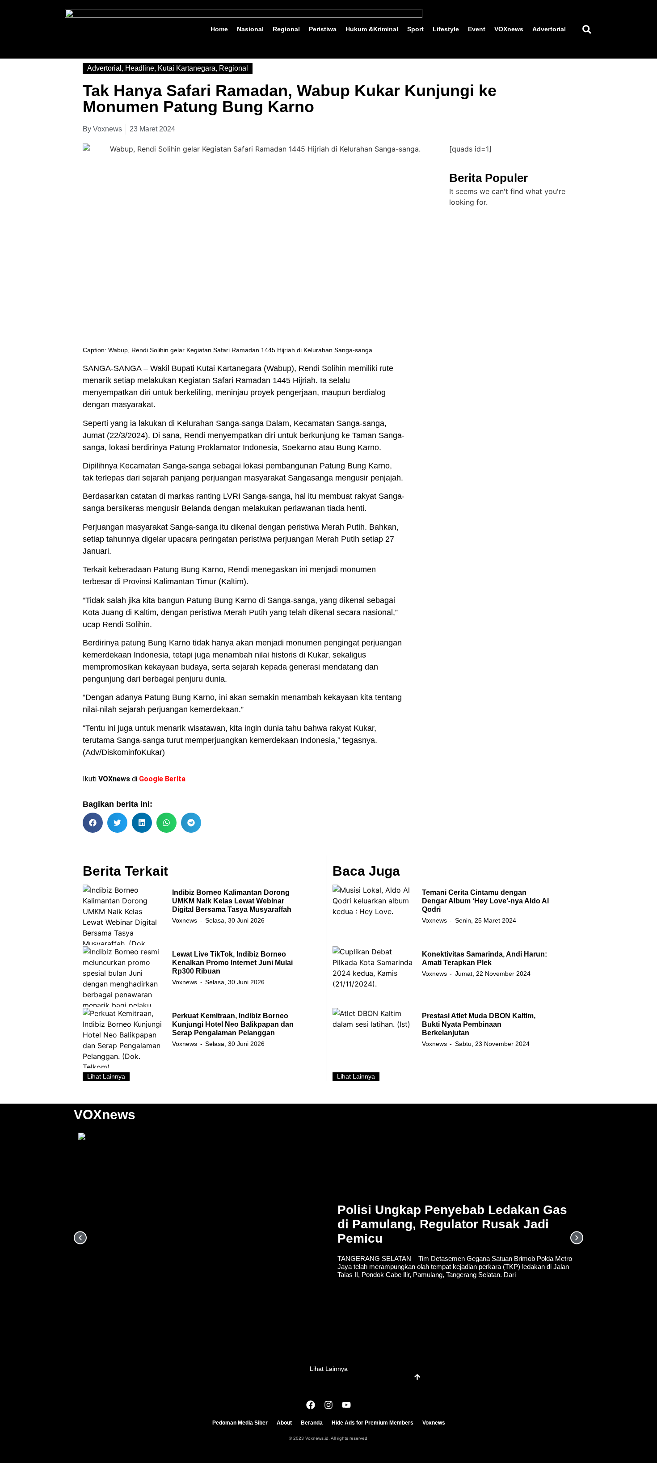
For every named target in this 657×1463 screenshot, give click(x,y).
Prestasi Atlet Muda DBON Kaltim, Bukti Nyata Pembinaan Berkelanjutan (478, 1024)
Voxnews (184, 920)
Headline (139, 68)
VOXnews (508, 29)
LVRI (231, 496)
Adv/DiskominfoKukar (123, 752)
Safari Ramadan (241, 380)
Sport (415, 29)
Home (219, 29)
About (284, 1423)
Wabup (278, 368)
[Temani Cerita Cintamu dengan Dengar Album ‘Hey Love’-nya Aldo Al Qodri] (373, 915)
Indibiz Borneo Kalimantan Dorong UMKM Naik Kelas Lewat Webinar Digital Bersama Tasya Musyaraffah (231, 901)
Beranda (312, 1423)
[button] (586, 29)
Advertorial (549, 29)
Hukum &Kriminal (371, 29)
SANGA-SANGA (112, 368)
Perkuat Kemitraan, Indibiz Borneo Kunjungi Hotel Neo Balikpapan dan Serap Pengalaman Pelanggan (233, 1024)
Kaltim (232, 581)
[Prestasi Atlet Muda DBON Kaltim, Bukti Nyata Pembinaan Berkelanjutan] (373, 1038)
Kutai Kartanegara (186, 68)
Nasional (250, 29)
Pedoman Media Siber (240, 1423)
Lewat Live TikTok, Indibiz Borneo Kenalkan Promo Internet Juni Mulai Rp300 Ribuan (232, 962)
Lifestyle (446, 29)
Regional (286, 29)
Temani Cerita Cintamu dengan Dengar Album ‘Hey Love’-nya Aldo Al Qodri (485, 901)
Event (476, 29)
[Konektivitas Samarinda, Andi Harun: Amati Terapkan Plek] (373, 976)
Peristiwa (323, 29)
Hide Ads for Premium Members (372, 1423)
